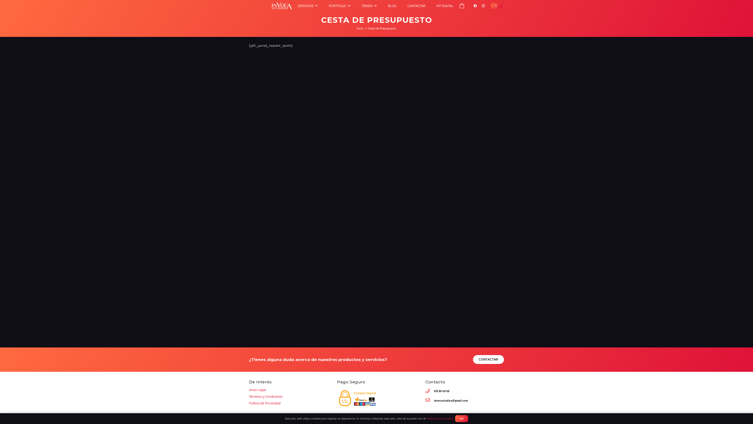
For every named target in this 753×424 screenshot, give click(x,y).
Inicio (360, 28)
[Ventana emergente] (496, 6)
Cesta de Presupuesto (382, 28)
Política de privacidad (440, 418)
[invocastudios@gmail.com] (429, 400)
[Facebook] (475, 6)
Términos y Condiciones (266, 396)
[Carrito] (461, 5)
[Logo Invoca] (282, 6)
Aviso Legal (257, 390)
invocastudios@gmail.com (451, 400)
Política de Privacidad (264, 403)
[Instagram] (483, 6)
